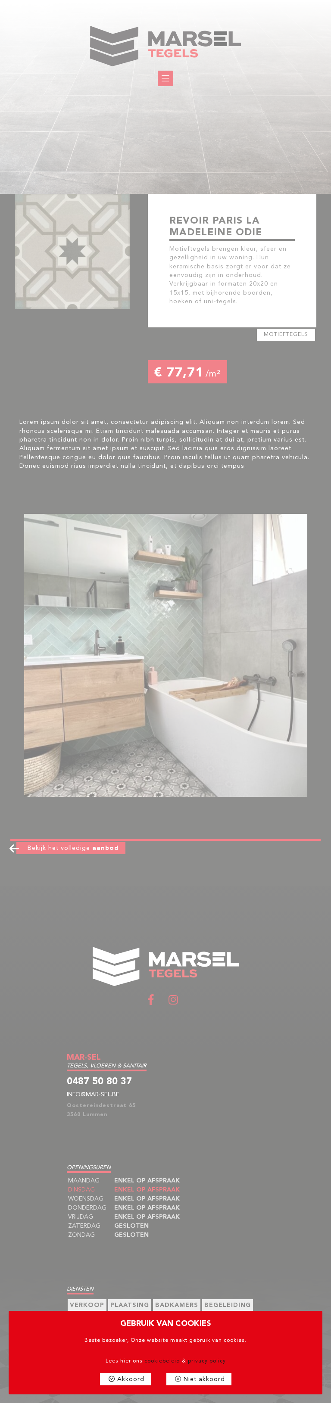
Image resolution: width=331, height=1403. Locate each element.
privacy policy (207, 1361)
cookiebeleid (162, 1361)
